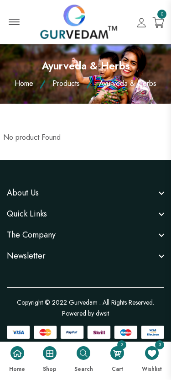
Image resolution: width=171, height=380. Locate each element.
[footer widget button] (85, 192)
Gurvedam (83, 302)
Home (24, 83)
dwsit (102, 313)
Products (66, 83)
